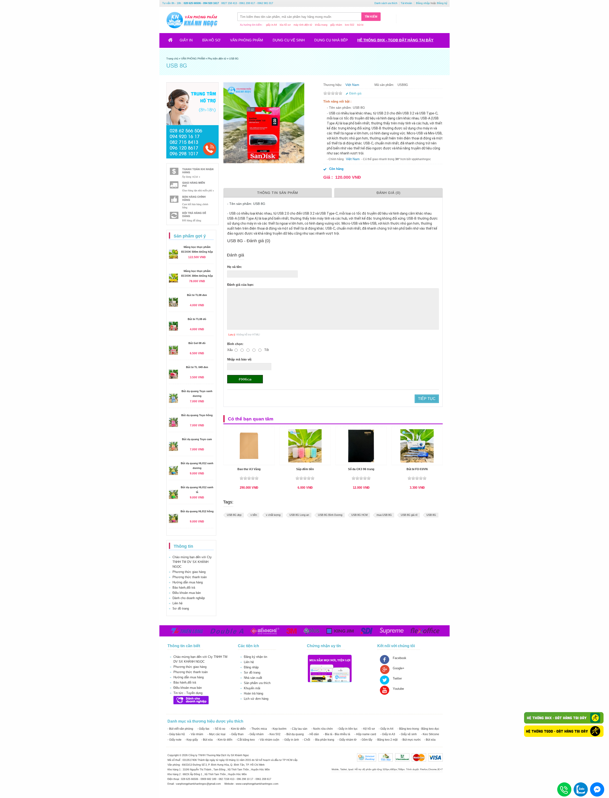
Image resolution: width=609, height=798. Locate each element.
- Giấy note (174, 739)
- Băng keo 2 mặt (387, 739)
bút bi (360, 24)
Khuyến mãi (252, 688)
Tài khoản (406, 3)
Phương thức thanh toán (189, 577)
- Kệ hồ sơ (368, 728)
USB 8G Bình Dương (330, 514)
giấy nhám (336, 24)
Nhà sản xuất (253, 678)
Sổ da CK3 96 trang (361, 469)
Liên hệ (177, 603)
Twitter (397, 678)
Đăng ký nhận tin (255, 657)
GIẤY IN (186, 40)
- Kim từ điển (237, 728)
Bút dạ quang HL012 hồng (197, 511)
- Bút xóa (207, 739)
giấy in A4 (271, 24)
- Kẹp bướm (278, 728)
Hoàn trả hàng (253, 693)
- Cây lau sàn (298, 728)
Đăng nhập (423, 3)
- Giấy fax (203, 728)
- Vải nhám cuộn (268, 739)
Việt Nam (352, 85)
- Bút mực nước (411, 739)
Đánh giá (355, 93)
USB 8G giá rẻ (409, 514)
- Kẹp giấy (191, 739)
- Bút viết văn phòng (180, 728)
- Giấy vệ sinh (408, 734)
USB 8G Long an (299, 514)
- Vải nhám (196, 734)
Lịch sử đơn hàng (256, 698)
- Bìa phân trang (324, 739)
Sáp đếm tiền (305, 469)
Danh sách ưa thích (385, 3)
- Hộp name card (365, 734)
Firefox (423, 769)
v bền (253, 514)
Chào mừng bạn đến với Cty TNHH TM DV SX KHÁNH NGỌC (192, 561)
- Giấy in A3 (387, 734)
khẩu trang (321, 24)
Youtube (398, 688)
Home (173, 41)
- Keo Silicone (430, 734)
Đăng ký (442, 3)
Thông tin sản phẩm (277, 193)
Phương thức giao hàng (189, 572)
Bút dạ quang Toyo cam (197, 439)
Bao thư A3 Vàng (248, 469)
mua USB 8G (384, 514)
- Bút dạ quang (294, 734)
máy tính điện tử (303, 24)
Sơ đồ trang (180, 608)
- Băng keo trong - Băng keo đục (418, 728)
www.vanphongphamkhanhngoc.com (257, 783)
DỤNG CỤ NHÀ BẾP (331, 40)
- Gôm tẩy (366, 739)
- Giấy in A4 (386, 728)
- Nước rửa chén (322, 728)
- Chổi (306, 739)
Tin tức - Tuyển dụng (187, 693)
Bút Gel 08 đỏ (197, 343)
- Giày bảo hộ (176, 734)
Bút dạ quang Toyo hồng (197, 415)
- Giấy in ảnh (291, 739)
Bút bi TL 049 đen (197, 367)
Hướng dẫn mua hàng (187, 582)
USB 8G (431, 514)
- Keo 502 (274, 734)
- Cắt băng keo (245, 739)
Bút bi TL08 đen (197, 295)
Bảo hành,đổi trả (183, 587)
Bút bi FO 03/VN (417, 469)
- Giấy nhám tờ (347, 739)
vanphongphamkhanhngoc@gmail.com (198, 783)
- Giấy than (237, 734)
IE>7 (440, 769)
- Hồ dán (313, 734)
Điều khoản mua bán (186, 593)
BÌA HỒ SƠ (211, 40)
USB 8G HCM (359, 514)
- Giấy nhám (256, 734)
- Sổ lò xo (219, 728)
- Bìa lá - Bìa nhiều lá (336, 734)
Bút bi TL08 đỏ (197, 319)
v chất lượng (273, 514)
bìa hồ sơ (285, 24)
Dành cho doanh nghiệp (188, 598)
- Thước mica (258, 728)
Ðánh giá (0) (389, 193)
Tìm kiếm (371, 16)
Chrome (432, 769)
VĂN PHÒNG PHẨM (246, 40)
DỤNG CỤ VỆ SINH (289, 40)
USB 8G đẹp (234, 514)
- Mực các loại (216, 734)
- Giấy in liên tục (347, 728)
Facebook (399, 658)
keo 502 (349, 24)
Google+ (398, 668)
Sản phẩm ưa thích (257, 683)
